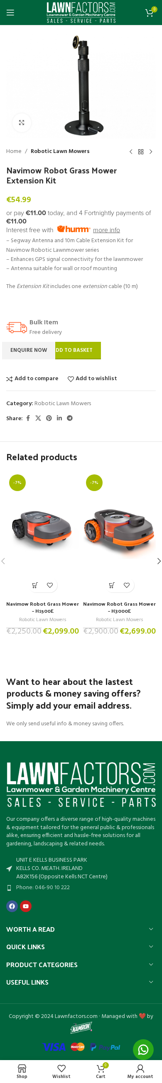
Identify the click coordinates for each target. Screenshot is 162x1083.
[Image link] (81, 785)
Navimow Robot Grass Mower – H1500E (42, 607)
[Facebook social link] (28, 419)
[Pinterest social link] (49, 419)
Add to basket (72, 350)
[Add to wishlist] (50, 585)
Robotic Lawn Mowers (60, 151)
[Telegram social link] (69, 419)
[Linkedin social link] (59, 419)
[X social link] (38, 419)
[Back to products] (141, 152)
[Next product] (151, 152)
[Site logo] (81, 13)
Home (14, 151)
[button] (35, 585)
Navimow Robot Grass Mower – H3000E (119, 607)
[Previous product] (131, 152)
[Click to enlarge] (21, 122)
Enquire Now (28, 350)
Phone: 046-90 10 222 (43, 887)
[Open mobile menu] (10, 12)
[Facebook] (12, 906)
